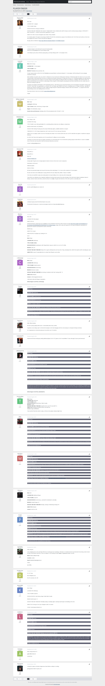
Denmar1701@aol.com (31, 158)
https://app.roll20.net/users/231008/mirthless (57, 478)
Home (14, 5)
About (27, 1)
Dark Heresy (28, 5)
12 (30, 678)
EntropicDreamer (57, 684)
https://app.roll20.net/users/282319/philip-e (58, 536)
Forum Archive (20, 5)
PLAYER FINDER (35, 5)
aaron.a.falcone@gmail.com (49, 91)
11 (28, 678)
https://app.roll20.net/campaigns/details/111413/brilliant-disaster (51, 40)
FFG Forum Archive (19, 2)
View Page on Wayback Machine (37, 1)
